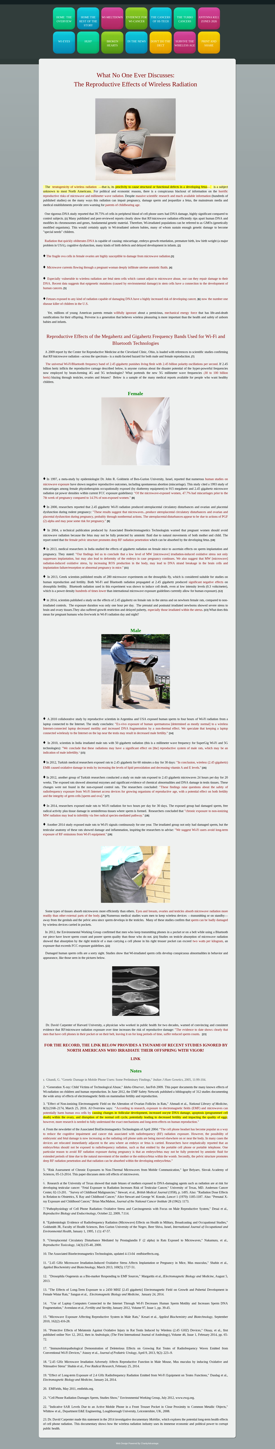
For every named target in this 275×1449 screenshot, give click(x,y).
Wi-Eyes (64, 41)
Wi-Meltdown (112, 17)
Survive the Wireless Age (185, 43)
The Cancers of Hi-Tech (160, 19)
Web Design (122, 1443)
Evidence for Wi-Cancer (136, 19)
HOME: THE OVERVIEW (64, 19)
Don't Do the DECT (161, 43)
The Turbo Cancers (185, 19)
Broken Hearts (112, 43)
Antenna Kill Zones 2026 (208, 19)
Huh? (88, 41)
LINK (136, 1059)
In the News (136, 41)
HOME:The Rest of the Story (88, 21)
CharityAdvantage (149, 1443)
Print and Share (209, 43)
